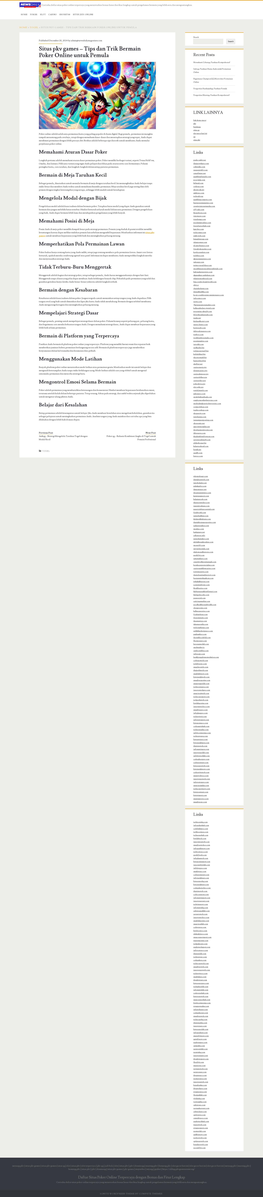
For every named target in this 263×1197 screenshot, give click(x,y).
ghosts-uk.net (198, 190)
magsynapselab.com (201, 684)
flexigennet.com (200, 641)
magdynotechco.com (201, 845)
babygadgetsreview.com (202, 272)
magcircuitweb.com (201, 693)
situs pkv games (32, 1165)
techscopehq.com (200, 1019)
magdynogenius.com (201, 680)
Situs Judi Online (83, 15)
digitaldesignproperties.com (204, 522)
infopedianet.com (200, 1009)
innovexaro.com (200, 1026)
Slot (43, 15)
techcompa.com (199, 232)
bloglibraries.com (200, 588)
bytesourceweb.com (201, 766)
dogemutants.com (200, 618)
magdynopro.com (200, 710)
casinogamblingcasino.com (204, 568)
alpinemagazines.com (202, 259)
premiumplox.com (200, 341)
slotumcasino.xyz (200, 371)
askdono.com (198, 193)
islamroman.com (200, 242)
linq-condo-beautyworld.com (204, 282)
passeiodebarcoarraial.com (204, 509)
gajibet (158, 1169)
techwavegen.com (200, 736)
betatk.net (197, 449)
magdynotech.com (200, 1016)
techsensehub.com (200, 835)
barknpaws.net (199, 532)
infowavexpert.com (201, 720)
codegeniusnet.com (201, 875)
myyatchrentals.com (201, 549)
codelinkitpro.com (200, 829)
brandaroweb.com (200, 1144)
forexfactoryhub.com (201, 226)
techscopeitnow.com (201, 789)
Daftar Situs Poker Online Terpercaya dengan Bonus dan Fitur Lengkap (131, 1177)
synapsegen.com (200, 1092)
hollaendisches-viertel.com (204, 308)
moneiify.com (199, 545)
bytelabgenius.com (200, 703)
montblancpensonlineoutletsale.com (207, 269)
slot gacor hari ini (200, 133)
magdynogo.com (200, 802)
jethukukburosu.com (201, 581)
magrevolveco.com (200, 776)
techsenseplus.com (200, 730)
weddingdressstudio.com (203, 338)
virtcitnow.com (199, 216)
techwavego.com (200, 957)
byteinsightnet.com (201, 884)
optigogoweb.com (200, 1141)
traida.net (197, 318)
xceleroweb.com (200, 1138)
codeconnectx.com (201, 894)
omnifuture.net (199, 173)
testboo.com (198, 334)
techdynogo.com (200, 664)
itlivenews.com (199, 433)
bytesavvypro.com (200, 739)
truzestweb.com (199, 1125)
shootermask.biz (200, 357)
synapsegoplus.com (201, 1006)
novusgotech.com (200, 1069)
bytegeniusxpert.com (201, 862)
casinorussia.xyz (199, 367)
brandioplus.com (200, 1085)
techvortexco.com (200, 852)
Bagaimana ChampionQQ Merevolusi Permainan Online (213, 80)
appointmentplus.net (201, 427)
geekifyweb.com (200, 855)
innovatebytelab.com (201, 865)
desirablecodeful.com (202, 637)
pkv (194, 124)
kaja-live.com (198, 229)
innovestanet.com (200, 1056)
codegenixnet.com (200, 762)
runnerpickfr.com (200, 170)
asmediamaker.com (201, 539)
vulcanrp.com (198, 262)
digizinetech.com (200, 746)
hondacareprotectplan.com (204, 565)
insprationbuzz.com (201, 506)
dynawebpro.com (200, 1088)
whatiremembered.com (202, 278)
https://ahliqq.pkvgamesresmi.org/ (178, 1169)
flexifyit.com (198, 1062)
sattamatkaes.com (200, 559)
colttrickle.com (199, 167)
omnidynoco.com (200, 1118)
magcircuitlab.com (200, 924)
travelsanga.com (199, 417)
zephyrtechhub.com (201, 1121)
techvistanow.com (200, 904)
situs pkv (196, 140)
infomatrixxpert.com (201, 898)
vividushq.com (199, 1098)
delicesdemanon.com (202, 331)
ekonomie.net (199, 423)
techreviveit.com (200, 716)
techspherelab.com (200, 987)
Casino (52, 15)
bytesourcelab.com (200, 1029)
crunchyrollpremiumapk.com (204, 562)
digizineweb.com (200, 891)
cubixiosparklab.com (201, 911)
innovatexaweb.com (201, 842)
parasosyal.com (199, 598)
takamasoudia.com (200, 624)
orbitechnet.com (200, 1112)
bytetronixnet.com (200, 792)
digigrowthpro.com (201, 163)
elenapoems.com (200, 608)
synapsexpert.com (200, 1128)
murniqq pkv (151, 1165)
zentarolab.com (199, 1131)
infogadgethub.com (201, 825)
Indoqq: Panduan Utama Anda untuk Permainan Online (212, 70)
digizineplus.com (200, 1023)
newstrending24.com (201, 440)
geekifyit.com (198, 555)
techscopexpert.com (201, 697)
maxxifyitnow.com (201, 1036)
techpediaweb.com (200, 700)
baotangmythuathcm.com (203, 578)
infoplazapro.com (200, 713)
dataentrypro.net (199, 489)
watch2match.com (200, 390)
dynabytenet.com (200, 980)
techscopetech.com (201, 963)
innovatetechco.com (201, 706)
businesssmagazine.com (203, 203)
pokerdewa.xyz (199, 384)
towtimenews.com (200, 572)
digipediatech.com (200, 670)
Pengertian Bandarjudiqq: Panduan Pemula (210, 89)
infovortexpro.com (201, 782)
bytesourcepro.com (201, 983)
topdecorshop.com (200, 410)
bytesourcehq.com (200, 881)
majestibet (140, 1169)
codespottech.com (200, 660)
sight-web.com (199, 236)
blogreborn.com (199, 213)
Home (24, 15)
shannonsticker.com (201, 503)
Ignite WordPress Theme (117, 1193)
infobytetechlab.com (201, 756)
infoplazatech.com (200, 858)
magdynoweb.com (200, 967)
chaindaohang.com (200, 288)
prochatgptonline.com (202, 223)
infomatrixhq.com (200, 908)
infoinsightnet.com (201, 878)
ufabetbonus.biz (199, 443)
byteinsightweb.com (201, 677)
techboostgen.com (200, 832)
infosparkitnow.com (201, 848)
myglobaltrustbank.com (202, 397)
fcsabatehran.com (200, 614)
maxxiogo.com (199, 1065)
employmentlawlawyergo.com (205, 400)
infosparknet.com (200, 1033)
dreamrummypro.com (202, 493)
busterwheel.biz (199, 361)
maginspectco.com (200, 799)
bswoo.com (198, 456)
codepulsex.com (199, 960)
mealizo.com (198, 529)
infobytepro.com (200, 868)
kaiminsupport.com (201, 496)
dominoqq (139, 1165)
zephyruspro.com (200, 1042)
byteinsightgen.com (201, 743)
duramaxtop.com (200, 621)
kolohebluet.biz (199, 354)
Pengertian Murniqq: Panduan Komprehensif (211, 95)
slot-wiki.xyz (198, 387)
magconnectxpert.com (202, 937)
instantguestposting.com (203, 420)
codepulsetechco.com (202, 888)
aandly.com (197, 453)
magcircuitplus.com (201, 785)
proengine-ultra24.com (202, 311)
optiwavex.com (199, 1115)
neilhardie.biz (198, 348)
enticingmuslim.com (201, 601)
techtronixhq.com (200, 822)
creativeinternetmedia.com (204, 206)
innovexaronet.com (201, 901)
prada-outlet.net (199, 160)
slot (68, 1165)
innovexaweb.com (200, 1082)
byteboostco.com (200, 931)
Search (196, 37)
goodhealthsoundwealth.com (204, 605)
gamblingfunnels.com (202, 177)
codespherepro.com (201, 759)
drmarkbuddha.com (201, 292)
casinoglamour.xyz (200, 374)
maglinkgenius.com (201, 921)
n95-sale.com (198, 209)
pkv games (129, 1169)
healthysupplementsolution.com (206, 657)
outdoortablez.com (200, 651)
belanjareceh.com (200, 499)
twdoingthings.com (201, 628)
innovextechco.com (201, 917)
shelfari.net (197, 364)
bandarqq (197, 127)
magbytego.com (199, 871)
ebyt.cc (196, 285)
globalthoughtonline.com (203, 542)
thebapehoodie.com (201, 595)
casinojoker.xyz (199, 381)
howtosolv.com (199, 328)
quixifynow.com (200, 1039)
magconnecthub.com (201, 1000)
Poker (34, 15)
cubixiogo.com (199, 1105)
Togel (34, 27)
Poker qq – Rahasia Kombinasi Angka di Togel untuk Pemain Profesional (131, 438)
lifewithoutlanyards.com (203, 315)
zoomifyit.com (199, 1148)
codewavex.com (199, 927)
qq (194, 137)
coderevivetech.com (201, 772)
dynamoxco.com (200, 1075)
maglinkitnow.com (200, 674)
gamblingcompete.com (202, 199)
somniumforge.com (201, 585)
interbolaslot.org (200, 483)
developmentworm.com (203, 430)
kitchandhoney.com (201, 321)
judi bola (109, 1165)
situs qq (196, 130)
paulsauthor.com (199, 634)
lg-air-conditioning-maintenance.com (208, 295)
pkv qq (100, 1165)
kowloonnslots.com (201, 252)
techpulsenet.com (200, 944)
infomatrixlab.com (200, 990)
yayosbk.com (198, 344)
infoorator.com (199, 298)
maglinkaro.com (199, 977)
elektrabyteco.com (200, 934)
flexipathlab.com (200, 1095)
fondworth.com (199, 512)
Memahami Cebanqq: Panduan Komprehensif (211, 62)
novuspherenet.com (201, 1108)
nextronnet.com (199, 1072)
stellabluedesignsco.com (203, 631)
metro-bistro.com (200, 324)
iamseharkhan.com (200, 516)
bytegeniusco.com (200, 723)
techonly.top (198, 196)
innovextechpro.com (201, 690)
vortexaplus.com (199, 1102)
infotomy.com (199, 654)
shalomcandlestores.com (203, 552)
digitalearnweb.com (201, 480)
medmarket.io (199, 647)
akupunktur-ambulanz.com (203, 275)
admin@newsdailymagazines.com (86, 40)
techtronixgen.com (201, 687)
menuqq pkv (18, 1165)
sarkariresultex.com (201, 526)
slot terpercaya (89, 1165)
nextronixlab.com (200, 1049)
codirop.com (198, 186)
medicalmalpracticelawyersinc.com (207, 403)
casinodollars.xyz (200, 377)
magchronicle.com (200, 667)
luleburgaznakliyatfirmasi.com (205, 591)
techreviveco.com (200, 973)
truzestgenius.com (200, 940)
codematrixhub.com (201, 726)
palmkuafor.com (199, 486)
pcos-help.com (199, 180)
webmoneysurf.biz (200, 351)
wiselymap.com (199, 219)
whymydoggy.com (200, 476)
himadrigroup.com (200, 239)
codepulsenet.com (200, 1013)
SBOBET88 (64, 15)
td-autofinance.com (201, 246)
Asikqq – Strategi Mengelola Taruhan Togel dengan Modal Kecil (63, 438)
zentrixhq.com (199, 1052)
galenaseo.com (199, 394)
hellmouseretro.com (201, 611)
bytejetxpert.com (200, 795)
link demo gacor (199, 120)
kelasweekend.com (200, 446)
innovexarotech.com (201, 779)
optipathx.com (199, 1046)
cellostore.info (199, 535)
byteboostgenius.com (202, 1003)
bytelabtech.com (199, 838)
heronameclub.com (201, 644)
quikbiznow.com (200, 1134)
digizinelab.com (199, 954)
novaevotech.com (200, 914)
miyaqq (149, 1169)
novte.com (197, 302)
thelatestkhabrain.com (202, 519)
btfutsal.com (198, 183)
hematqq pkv (165, 1165)
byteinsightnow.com (201, 769)
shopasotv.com (199, 413)
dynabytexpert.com (200, 1059)
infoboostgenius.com (202, 733)
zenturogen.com (200, 1079)
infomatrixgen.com (201, 749)
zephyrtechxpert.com (201, 947)
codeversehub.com (200, 993)
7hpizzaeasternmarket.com (204, 305)
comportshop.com (200, 407)
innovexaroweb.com (201, 970)
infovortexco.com (200, 950)
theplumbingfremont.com (203, 436)
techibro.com (198, 256)
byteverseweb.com (200, 996)
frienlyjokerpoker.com (202, 249)
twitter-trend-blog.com (202, 265)
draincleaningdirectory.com (204, 575)
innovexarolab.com (201, 753)
